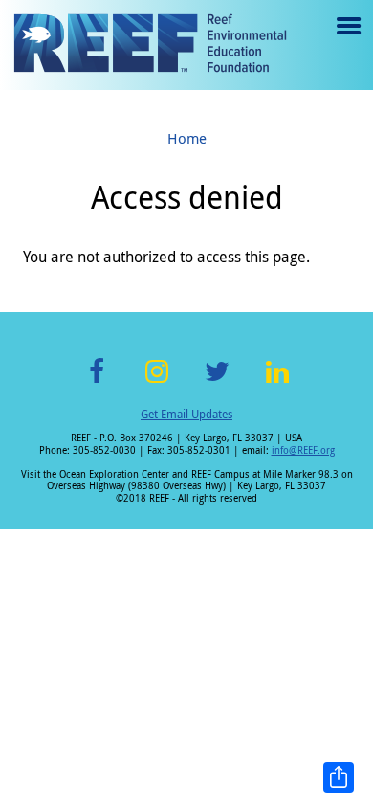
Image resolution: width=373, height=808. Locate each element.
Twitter (217, 382)
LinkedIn (277, 382)
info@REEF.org (303, 450)
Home (187, 137)
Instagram (156, 382)
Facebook (96, 382)
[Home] (150, 45)
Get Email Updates (186, 413)
